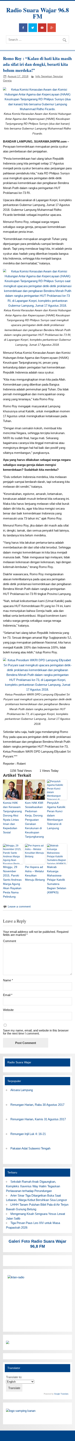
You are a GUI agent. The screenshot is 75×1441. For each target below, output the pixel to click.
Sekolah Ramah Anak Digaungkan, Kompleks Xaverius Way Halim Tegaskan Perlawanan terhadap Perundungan (33, 1186)
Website (8, 1009)
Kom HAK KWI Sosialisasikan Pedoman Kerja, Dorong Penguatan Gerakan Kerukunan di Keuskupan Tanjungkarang (34, 819)
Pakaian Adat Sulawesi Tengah (30, 1148)
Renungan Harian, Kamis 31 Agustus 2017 (38, 1119)
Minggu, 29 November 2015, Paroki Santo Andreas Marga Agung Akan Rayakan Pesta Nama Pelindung (12, 881)
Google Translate (61, 1394)
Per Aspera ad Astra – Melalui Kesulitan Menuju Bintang (35, 873)
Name (8, 980)
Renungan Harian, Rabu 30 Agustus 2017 (37, 1104)
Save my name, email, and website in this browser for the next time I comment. (36, 1032)
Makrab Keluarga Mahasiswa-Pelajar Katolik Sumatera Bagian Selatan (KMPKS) (56, 879)
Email (7, 994)
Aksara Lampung (21, 1090)
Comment (9, 940)
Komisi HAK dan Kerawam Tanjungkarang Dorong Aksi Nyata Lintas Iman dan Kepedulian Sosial (12, 817)
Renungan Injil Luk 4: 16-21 (28, 1134)
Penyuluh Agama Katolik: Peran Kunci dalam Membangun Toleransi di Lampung (56, 815)
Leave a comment (19, 906)
